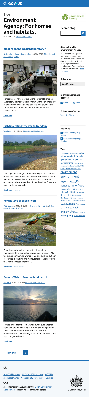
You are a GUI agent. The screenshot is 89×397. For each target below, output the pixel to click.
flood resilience (79, 192)
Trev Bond (7, 131)
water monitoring (80, 212)
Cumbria (73, 166)
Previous (11, 352)
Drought (79, 166)
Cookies (49, 377)
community (79, 163)
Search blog (67, 28)
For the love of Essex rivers (20, 200)
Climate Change (68, 163)
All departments (11, 377)
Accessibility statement (32, 377)
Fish (78, 181)
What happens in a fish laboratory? (24, 49)
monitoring (74, 198)
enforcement (69, 169)
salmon (62, 208)
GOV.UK (49, 374)
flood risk (64, 195)
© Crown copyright (76, 389)
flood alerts (64, 189)
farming (73, 182)
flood (81, 185)
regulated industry (79, 200)
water (71, 211)
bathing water (65, 156)
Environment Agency (24, 36)
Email (65, 103)
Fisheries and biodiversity (33, 131)
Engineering (77, 168)
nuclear (62, 201)
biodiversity (74, 159)
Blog (6, 14)
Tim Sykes (7, 282)
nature (81, 198)
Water (16, 56)
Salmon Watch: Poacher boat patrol (25, 277)
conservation (65, 166)
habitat (79, 195)
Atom (78, 103)
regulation (64, 204)
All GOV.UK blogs (11, 374)
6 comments (19, 266)
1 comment (18, 190)
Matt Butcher (8, 206)
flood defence (73, 189)
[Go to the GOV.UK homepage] (12, 3)
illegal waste (64, 198)
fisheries (65, 185)
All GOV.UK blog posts (32, 374)
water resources (79, 216)
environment (68, 172)
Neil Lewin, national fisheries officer (17, 54)
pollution (69, 200)
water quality (66, 215)
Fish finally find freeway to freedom (25, 126)
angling (81, 153)
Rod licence (80, 204)
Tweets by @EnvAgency (69, 115)
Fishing (74, 185)
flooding (71, 191)
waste (69, 207)
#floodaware (65, 153)
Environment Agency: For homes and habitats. (27, 26)
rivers (72, 203)
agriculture (73, 153)
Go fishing (73, 195)
